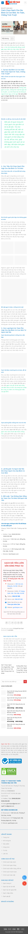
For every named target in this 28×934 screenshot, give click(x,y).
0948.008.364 (16, 534)
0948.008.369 (7, 536)
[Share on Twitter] (12, 622)
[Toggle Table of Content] (11, 38)
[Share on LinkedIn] (21, 622)
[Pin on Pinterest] (18, 622)
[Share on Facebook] (9, 622)
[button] (2, 2)
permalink (10, 630)
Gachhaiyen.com (14, 554)
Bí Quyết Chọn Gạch (6, 8)
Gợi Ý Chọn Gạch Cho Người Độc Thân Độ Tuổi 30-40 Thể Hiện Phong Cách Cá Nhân (7, 669)
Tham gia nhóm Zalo (13, 604)
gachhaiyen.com (17, 607)
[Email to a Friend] (15, 622)
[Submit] (25, 681)
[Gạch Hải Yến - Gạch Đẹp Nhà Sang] (14, 2)
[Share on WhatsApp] (6, 622)
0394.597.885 (16, 596)
